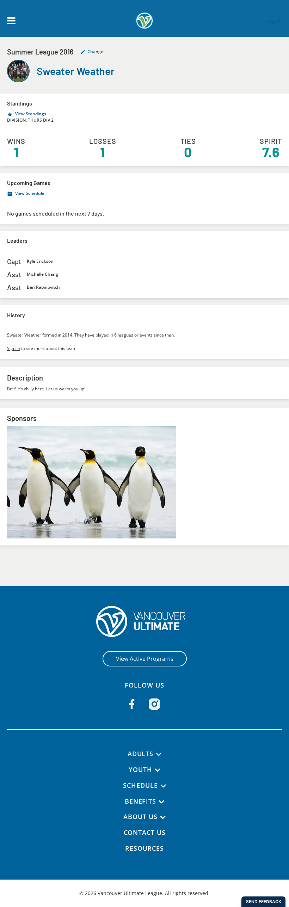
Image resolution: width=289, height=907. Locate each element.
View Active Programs (144, 659)
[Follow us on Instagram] (154, 704)
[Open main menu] (11, 20)
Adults (140, 753)
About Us (140, 816)
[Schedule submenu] (163, 786)
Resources (144, 848)
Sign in (13, 348)
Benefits (140, 801)
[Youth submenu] (157, 770)
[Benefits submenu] (161, 802)
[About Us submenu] (163, 817)
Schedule (140, 785)
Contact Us (145, 832)
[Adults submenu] (158, 754)
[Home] (144, 621)
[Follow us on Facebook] (132, 704)
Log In (273, 21)
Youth (140, 769)
